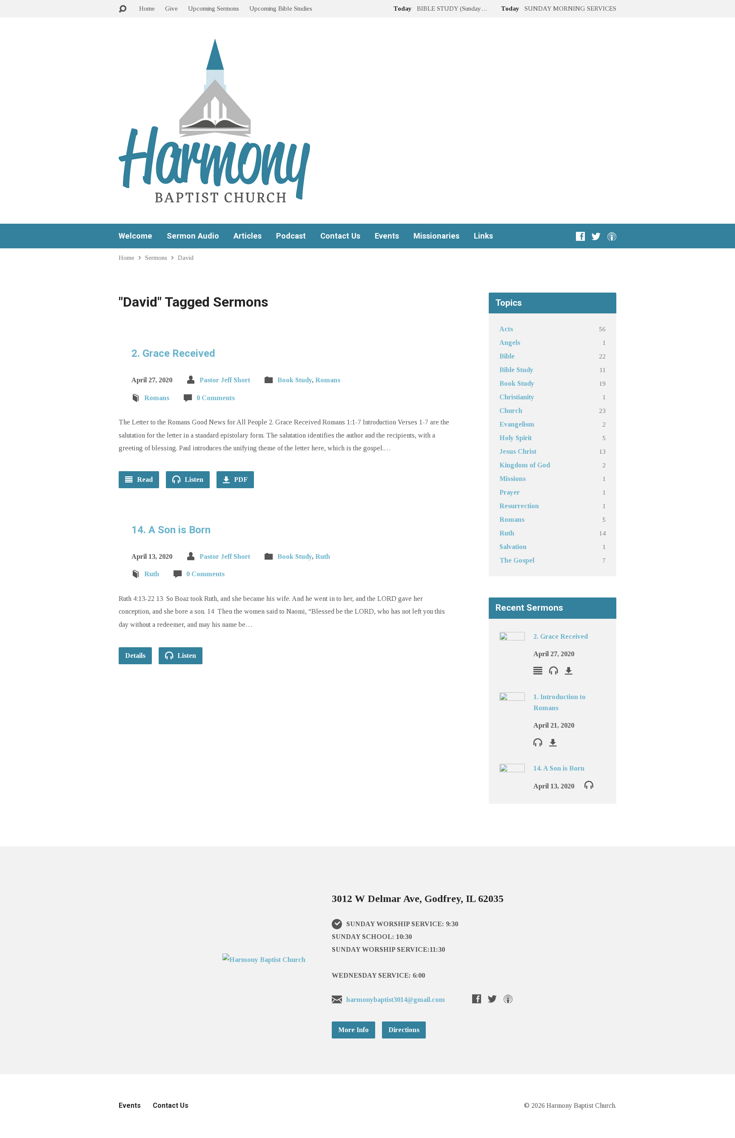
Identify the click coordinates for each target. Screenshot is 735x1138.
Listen (193, 479)
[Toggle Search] (122, 9)
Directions (403, 1029)
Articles (248, 236)
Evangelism (516, 424)
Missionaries (436, 236)
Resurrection (519, 505)
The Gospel (516, 560)
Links (483, 236)
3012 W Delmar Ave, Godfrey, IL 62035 (418, 898)
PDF (240, 479)
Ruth (322, 556)
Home (147, 8)
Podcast (291, 236)
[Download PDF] (569, 670)
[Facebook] (580, 236)
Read (144, 479)
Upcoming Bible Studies (280, 8)
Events (387, 236)
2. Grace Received (173, 353)
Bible (507, 356)
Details (135, 655)
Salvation (513, 546)
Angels (509, 342)
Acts (506, 329)
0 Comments (216, 397)
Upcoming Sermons (213, 8)
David (186, 257)
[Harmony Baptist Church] (263, 959)
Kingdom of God (524, 465)
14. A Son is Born (171, 530)
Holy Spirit (515, 437)
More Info (353, 1029)
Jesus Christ (517, 451)
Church (510, 410)
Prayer (509, 492)
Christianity (516, 397)
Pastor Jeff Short (224, 380)
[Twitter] (596, 236)
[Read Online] (537, 670)
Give (171, 8)
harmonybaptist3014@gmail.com (395, 999)
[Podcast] (611, 236)
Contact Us (340, 236)
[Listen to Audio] (553, 670)
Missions (512, 478)
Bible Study (516, 369)
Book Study (294, 380)
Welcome (135, 236)
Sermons (156, 257)
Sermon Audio (193, 236)
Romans (327, 380)
